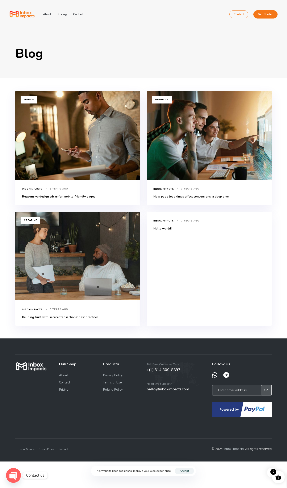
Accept (184, 471)
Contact (78, 14)
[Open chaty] (13, 475)
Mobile (29, 99)
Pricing (62, 14)
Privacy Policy (113, 375)
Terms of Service (24, 449)
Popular (162, 99)
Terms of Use (112, 382)
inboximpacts (32, 189)
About (47, 14)
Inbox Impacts (234, 449)
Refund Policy (113, 389)
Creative (30, 220)
